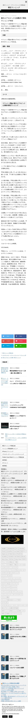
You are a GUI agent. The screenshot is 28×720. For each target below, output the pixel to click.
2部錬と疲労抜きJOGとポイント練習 (11, 701)
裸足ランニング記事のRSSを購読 (10, 683)
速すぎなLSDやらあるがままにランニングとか (13, 685)
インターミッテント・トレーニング (9, 567)
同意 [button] (11, 716)
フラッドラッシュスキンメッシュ (9, 586)
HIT (17, 548)
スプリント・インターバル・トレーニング (11, 578)
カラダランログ (5, 355)
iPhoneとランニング (7, 451)
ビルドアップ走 (5, 583)
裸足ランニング (14, 7)
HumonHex (21, 548)
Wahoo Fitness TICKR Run (8, 559)
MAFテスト (23, 551)
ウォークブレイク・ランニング (8, 570)
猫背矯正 (4, 460)
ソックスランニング (6, 581)
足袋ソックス (21, 610)
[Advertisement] (13, 298)
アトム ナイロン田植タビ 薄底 (9, 564)
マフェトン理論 (5, 597)
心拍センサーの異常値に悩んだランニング (12, 688)
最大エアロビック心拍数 (8, 357)
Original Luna (4, 553)
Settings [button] (5, 716)
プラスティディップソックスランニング (13, 454)
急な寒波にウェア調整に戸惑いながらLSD (12, 691)
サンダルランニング (14, 572)
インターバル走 (21, 564)
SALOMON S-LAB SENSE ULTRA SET (16, 556)
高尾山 (3, 613)
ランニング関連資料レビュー (10, 448)
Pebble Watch (12, 553)
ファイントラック (14, 583)
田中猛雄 (16, 608)
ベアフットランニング (15, 355)
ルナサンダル (5, 602)
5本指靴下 (4, 548)
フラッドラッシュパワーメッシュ (9, 589)
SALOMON (4, 556)
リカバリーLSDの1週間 (17, 667)
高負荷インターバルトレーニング (13, 613)
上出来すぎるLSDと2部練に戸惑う (10, 686)
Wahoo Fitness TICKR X (20, 559)
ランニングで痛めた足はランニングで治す (11, 599)
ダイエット (5, 463)
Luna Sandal (16, 551)
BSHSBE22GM (11, 548)
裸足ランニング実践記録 (7, 353)
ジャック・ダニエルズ (6, 575)
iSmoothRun (9, 551)
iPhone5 (3, 551)
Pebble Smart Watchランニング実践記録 (13, 457)
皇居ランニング (5, 610)
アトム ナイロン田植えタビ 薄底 (9, 562)
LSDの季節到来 (5, 699)
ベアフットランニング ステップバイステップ (12, 594)
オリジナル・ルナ (21, 570)
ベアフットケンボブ (6, 591)
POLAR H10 (19, 553)
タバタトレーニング (16, 581)
